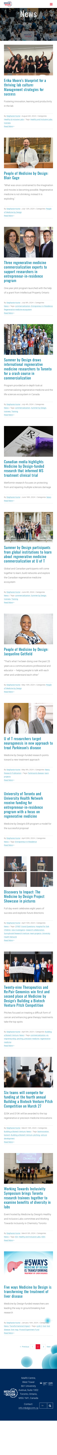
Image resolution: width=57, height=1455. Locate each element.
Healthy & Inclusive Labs (14, 119)
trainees (7, 123)
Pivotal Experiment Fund (29, 1330)
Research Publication (12, 773)
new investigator (18, 930)
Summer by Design (38, 408)
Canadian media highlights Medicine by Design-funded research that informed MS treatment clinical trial (24, 468)
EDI (16, 1237)
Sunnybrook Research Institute (16, 933)
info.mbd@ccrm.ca (28, 1408)
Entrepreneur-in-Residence (42, 306)
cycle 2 (39, 1326)
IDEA (43, 1237)
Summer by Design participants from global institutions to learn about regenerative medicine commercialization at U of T (28, 554)
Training (14, 411)
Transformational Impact (19, 1326)
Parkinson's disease (36, 773)
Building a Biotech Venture (15, 1131)
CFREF (17, 926)
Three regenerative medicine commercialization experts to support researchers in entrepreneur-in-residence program (25, 271)
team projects (35, 933)
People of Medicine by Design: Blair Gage (26, 175)
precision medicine (31, 1039)
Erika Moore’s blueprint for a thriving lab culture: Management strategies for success (25, 87)
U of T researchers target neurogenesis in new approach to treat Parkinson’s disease (28, 743)
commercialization (22, 306)
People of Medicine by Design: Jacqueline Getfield (26, 651)
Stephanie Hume (13, 116)
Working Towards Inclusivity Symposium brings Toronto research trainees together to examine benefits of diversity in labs (27, 1197)
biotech (7, 1135)
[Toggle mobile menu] (51, 4)
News (6, 306)
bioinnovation (43, 1131)
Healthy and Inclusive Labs (41, 119)
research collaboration (35, 930)
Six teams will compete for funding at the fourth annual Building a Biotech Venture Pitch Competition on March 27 (28, 1099)
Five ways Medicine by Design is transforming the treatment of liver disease (27, 1291)
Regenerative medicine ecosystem (18, 310)
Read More (8, 126)
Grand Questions (28, 926)
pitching (20, 1039)
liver (44, 1326)
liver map (14, 1330)
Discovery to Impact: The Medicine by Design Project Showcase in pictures (24, 896)
